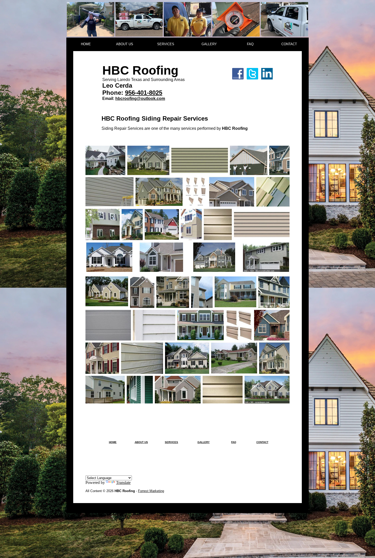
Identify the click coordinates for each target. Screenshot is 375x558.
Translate (123, 482)
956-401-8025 (143, 92)
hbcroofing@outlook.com (140, 98)
